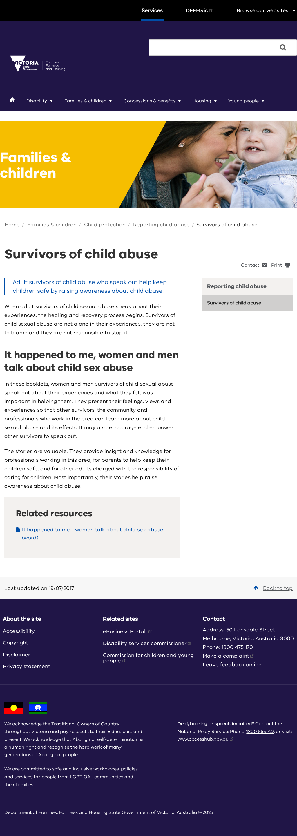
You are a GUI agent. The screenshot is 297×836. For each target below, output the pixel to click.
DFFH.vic (197, 10)
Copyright (15, 642)
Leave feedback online (232, 664)
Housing (202, 101)
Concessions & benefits (149, 101)
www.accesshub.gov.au (203, 739)
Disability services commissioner (144, 643)
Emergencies (26, 114)
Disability (36, 101)
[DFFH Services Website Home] (37, 64)
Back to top (278, 588)
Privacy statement (26, 666)
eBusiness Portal (125, 631)
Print (276, 265)
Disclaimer (16, 654)
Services (152, 10)
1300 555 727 (260, 731)
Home (12, 224)
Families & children (85, 101)
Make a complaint (226, 655)
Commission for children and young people (148, 658)
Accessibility (19, 631)
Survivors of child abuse (227, 224)
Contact (250, 265)
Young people (243, 101)
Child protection (105, 224)
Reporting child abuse (161, 224)
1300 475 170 (237, 647)
